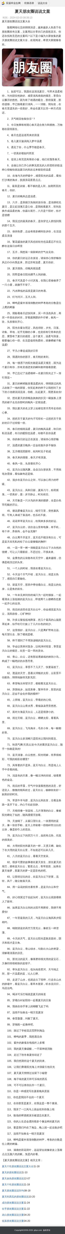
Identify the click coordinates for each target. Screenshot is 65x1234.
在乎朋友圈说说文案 (13, 1208)
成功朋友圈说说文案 (13, 1202)
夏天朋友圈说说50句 (13, 1190)
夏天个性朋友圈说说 (13, 1184)
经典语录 (29, 3)
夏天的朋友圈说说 (11, 1172)
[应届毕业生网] (3, 3)
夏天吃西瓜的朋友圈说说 (15, 1196)
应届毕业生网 (13, 3)
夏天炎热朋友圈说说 (13, 1178)
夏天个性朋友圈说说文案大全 (17, 1166)
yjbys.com (38, 1230)
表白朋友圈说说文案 (13, 1215)
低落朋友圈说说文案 (13, 1221)
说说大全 (42, 3)
